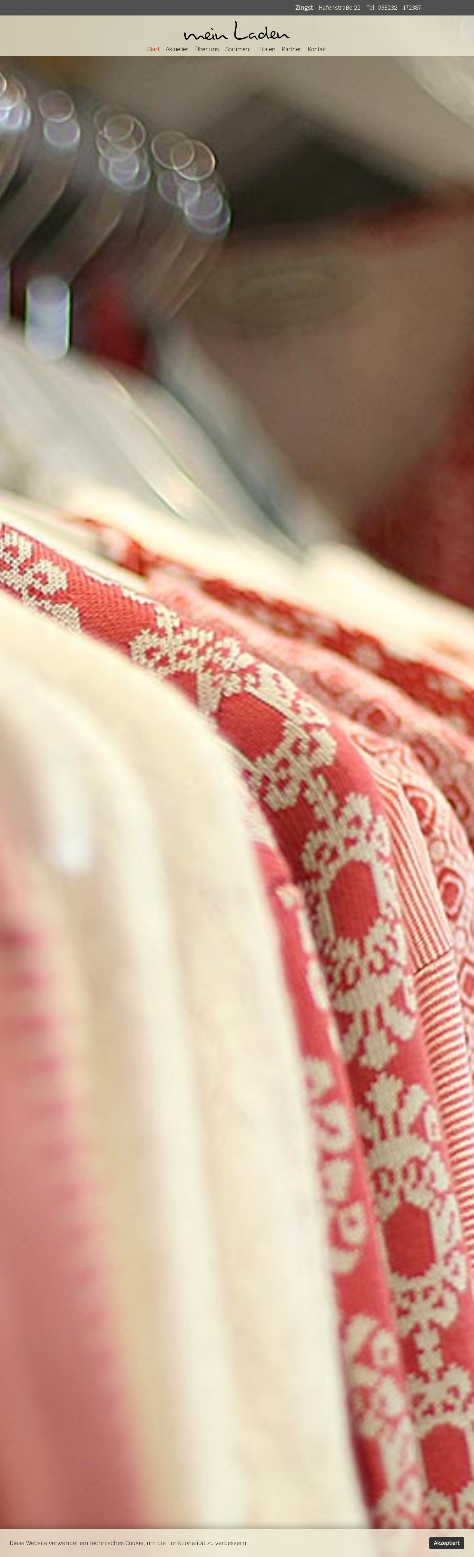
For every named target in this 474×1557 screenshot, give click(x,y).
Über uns (207, 49)
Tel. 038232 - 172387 (393, 7)
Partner (291, 49)
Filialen (266, 49)
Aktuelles (177, 49)
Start (153, 49)
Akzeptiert (446, 1543)
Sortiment (238, 49)
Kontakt (317, 49)
